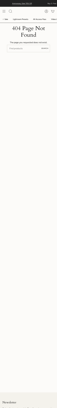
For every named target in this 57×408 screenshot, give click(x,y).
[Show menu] (4, 11)
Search (44, 48)
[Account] (46, 11)
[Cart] (53, 11)
